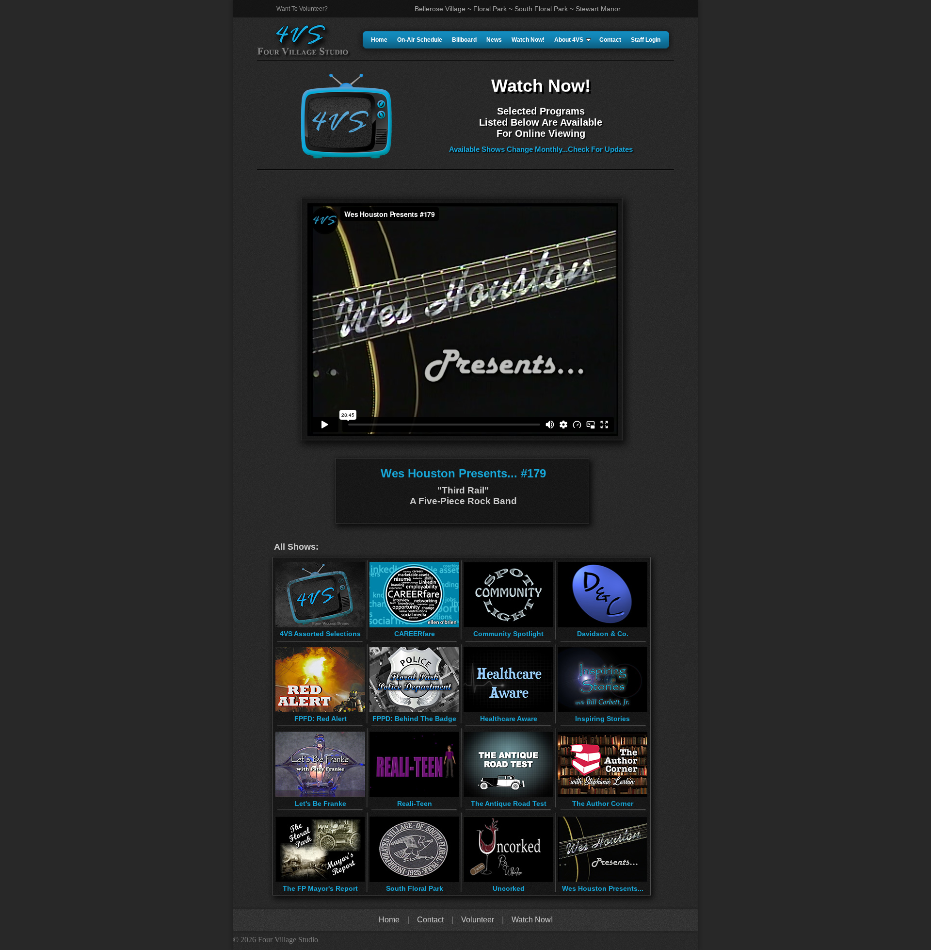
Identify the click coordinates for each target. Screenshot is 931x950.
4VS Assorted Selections (320, 634)
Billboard (464, 39)
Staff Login (645, 39)
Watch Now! (528, 39)
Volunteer (477, 920)
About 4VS (568, 39)
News (494, 39)
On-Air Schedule (419, 39)
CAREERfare (414, 634)
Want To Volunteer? (302, 8)
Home (379, 39)
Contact (610, 39)
